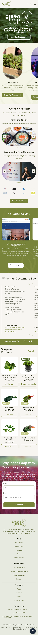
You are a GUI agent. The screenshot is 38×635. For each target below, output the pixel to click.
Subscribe (19, 505)
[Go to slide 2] (17, 182)
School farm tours (19, 568)
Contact (19, 593)
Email (5, 493)
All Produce (19, 543)
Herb (19, 554)
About (19, 589)
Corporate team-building (19, 571)
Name (5, 483)
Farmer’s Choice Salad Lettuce (9, 376)
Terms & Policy (19, 600)
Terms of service (31, 627)
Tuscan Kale (9, 408)
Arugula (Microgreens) (28, 376)
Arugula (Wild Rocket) (10, 439)
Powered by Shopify (28, 625)
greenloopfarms (14, 625)
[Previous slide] (4, 137)
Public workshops (19, 575)
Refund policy (18, 627)
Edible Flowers (19, 558)
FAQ (19, 597)
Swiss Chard (28, 408)
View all (31, 351)
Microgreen (19, 550)
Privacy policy (6, 627)
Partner (19, 579)
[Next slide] (33, 137)
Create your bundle (28, 384)
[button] (35, 4)
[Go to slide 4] (20, 148)
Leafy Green (19, 546)
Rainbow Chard (28, 438)
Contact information (20, 629)
